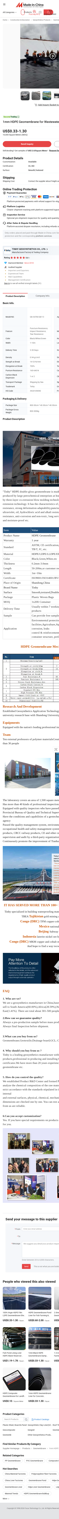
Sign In (7, 283)
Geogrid (31, 1430)
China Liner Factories (14, 1480)
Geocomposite (9, 1430)
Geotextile (7, 1434)
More (5, 1498)
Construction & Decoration (20, 20)
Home (5, 20)
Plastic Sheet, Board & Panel (15, 1425)
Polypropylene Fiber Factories (44, 1473)
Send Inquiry (27, 144)
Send (26, 1266)
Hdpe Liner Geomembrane (39, 1487)
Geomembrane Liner (13, 1487)
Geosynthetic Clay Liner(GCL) (40, 1425)
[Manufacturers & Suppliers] (29, 4)
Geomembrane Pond (37, 1480)
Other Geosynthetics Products (40, 1434)
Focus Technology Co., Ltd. (35, 1508)
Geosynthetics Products (41, 20)
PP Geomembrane (12, 1460)
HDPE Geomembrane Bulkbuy (36, 1493)
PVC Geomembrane (34, 1460)
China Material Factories (15, 1473)
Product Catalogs (41, 1419)
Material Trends (11, 1493)
